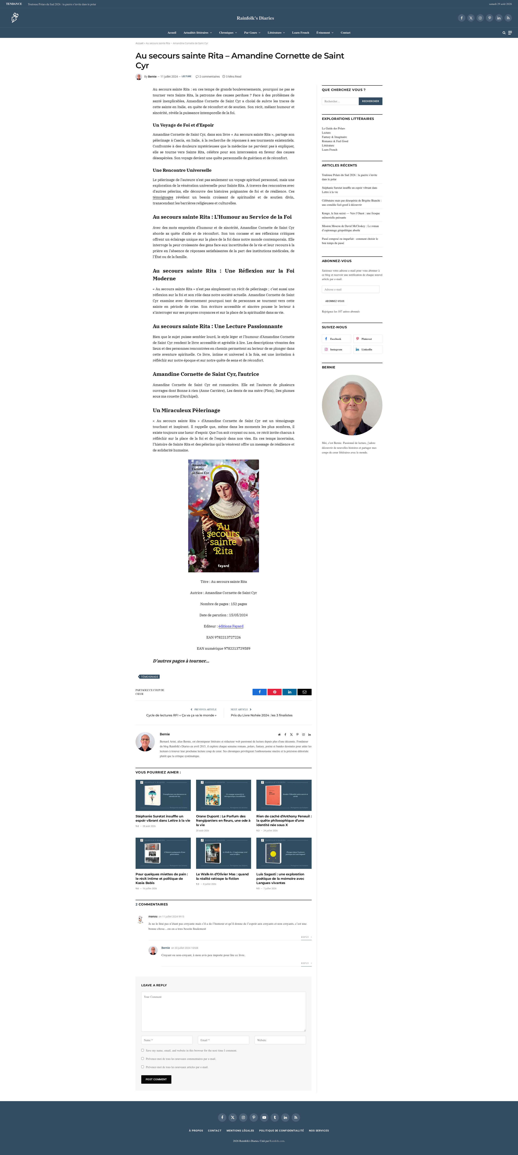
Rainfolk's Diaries (255, 17)
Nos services (319, 1130)
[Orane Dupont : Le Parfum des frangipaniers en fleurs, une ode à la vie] (223, 795)
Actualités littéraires (196, 32)
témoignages (163, 197)
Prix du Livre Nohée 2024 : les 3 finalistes (262, 715)
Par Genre (250, 32)
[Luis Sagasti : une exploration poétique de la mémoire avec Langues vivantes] (284, 853)
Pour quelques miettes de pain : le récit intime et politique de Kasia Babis (162, 878)
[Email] (121, 119)
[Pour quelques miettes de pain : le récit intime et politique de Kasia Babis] (163, 853)
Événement (323, 32)
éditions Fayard (231, 626)
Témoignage (149, 676)
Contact (345, 32)
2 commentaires (210, 76)
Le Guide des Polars (333, 128)
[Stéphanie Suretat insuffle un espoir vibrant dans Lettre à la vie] (163, 795)
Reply (305, 937)
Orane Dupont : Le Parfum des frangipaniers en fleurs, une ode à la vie (223, 820)
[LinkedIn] (121, 101)
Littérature (274, 32)
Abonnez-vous (334, 301)
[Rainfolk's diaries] (13, 18)
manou (153, 916)
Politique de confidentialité (281, 1130)
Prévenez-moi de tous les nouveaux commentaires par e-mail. (181, 1059)
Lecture (186, 76)
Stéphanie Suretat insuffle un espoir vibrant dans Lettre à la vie (163, 818)
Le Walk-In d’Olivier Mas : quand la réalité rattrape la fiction (222, 876)
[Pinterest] (121, 110)
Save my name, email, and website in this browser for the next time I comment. (191, 1050)
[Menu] (510, 32)
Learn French (300, 32)
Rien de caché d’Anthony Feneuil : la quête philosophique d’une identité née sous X (283, 820)
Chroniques (226, 32)
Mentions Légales (240, 1130)
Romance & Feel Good (335, 141)
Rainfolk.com (277, 1141)
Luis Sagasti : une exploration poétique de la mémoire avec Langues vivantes (280, 878)
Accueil (172, 32)
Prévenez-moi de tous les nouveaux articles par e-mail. (177, 1067)
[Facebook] (121, 91)
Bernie (152, 76)
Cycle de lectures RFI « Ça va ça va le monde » (181, 715)
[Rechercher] (504, 32)
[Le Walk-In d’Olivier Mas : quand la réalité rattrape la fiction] (223, 853)
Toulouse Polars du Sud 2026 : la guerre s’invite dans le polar (62, 4)
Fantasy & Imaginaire (334, 137)
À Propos (196, 1130)
